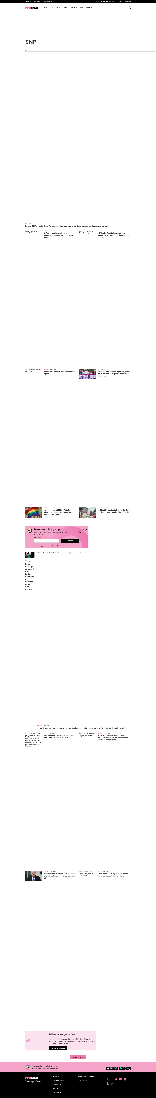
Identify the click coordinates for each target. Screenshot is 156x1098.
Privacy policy (83, 1080)
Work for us (57, 1092)
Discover (89, 7)
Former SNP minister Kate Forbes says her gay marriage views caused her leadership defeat (66, 226)
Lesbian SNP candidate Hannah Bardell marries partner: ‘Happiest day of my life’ (114, 511)
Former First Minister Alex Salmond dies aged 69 (59, 372)
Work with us (47, 1)
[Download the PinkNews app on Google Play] (125, 1068)
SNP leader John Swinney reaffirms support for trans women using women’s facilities (113, 235)
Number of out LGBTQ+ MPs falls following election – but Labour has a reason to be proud (58, 512)
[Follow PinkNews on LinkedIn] (112, 2)
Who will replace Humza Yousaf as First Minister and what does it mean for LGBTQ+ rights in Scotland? (82, 728)
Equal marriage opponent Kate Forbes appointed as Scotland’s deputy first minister (29, 576)
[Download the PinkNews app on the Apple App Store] (112, 1068)
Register (128, 1)
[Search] (130, 8)
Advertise (37, 1)
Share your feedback (58, 1048)
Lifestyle (65, 7)
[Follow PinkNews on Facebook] (112, 1079)
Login (120, 1)
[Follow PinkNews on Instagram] (125, 1079)
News (51, 7)
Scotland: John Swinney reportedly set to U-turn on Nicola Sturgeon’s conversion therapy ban (114, 373)
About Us (28, 1)
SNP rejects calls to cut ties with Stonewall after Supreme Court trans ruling (58, 235)
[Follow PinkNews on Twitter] (108, 1079)
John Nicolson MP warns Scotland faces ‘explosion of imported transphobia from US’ (60, 876)
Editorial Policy (58, 1080)
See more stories (78, 1057)
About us (56, 1076)
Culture (58, 7)
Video (82, 7)
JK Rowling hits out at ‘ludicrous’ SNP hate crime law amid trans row (58, 736)
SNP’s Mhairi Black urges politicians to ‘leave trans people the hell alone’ (113, 875)
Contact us (57, 1084)
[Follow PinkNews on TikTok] (116, 1079)
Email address (40, 537)
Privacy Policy (56, 546)
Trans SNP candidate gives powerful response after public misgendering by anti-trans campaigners (113, 737)
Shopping (74, 7)
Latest (45, 7)
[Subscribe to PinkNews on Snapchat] (108, 1084)
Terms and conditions (86, 1076)
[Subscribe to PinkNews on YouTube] (121, 1079)
